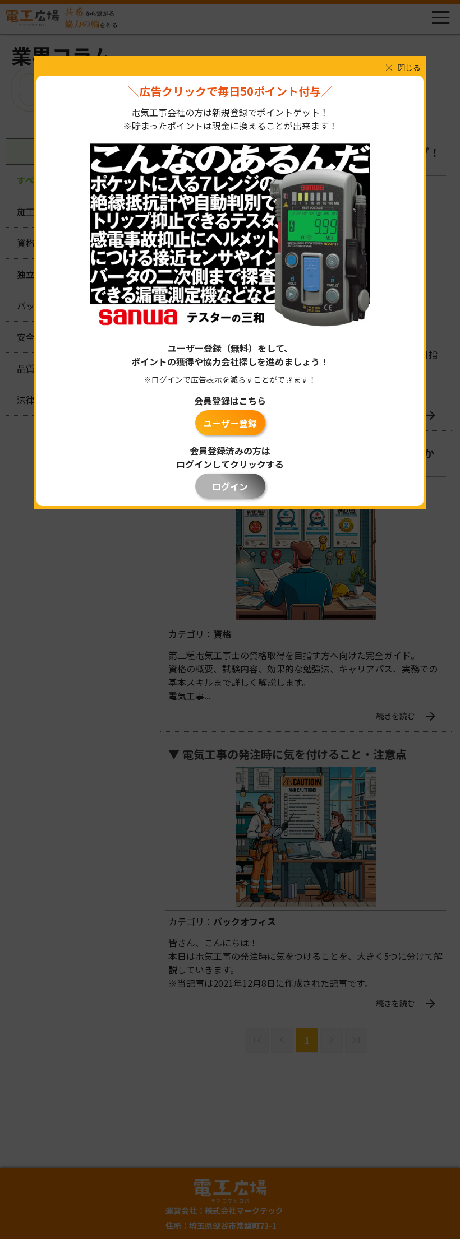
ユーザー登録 (230, 423)
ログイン (230, 486)
